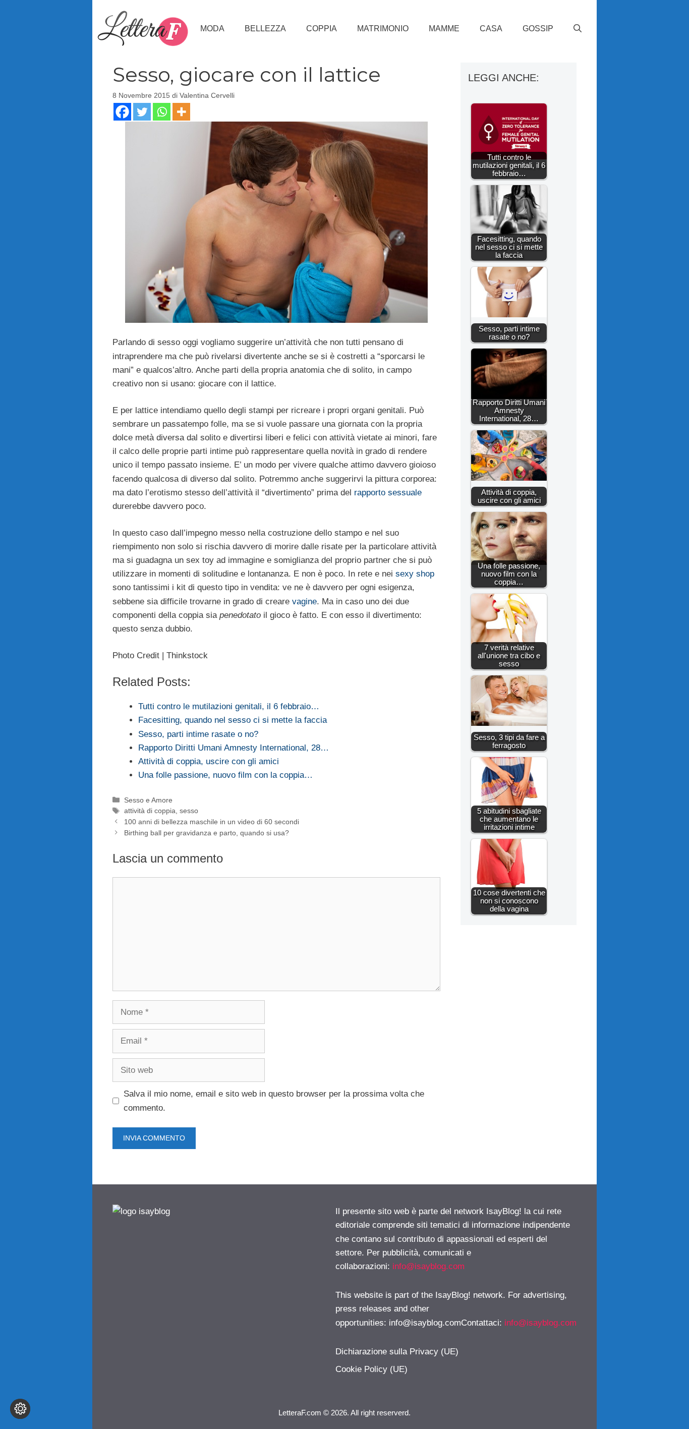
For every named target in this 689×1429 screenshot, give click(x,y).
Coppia (321, 28)
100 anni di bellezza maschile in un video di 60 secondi (211, 822)
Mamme (444, 28)
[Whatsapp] (161, 112)
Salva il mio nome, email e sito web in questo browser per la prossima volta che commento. (274, 1100)
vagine (304, 601)
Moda (212, 28)
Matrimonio (383, 28)
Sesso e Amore (148, 800)
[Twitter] (142, 112)
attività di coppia (150, 811)
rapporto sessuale (388, 492)
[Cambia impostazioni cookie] (20, 1409)
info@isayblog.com (428, 1266)
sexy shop (414, 574)
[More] (181, 112)
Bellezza (265, 28)
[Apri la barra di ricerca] (577, 28)
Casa (491, 28)
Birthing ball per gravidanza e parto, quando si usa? (206, 833)
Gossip (538, 28)
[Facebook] (122, 112)
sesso (189, 811)
